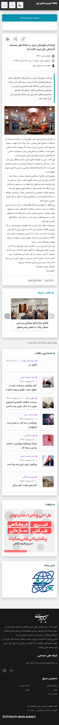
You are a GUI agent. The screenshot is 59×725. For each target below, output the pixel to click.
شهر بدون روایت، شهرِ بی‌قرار (25, 485)
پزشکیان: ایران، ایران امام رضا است (22, 464)
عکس (27, 689)
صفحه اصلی (52, 685)
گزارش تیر (33, 365)
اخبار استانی (25, 685)
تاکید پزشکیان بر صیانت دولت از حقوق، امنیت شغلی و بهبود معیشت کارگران (21, 389)
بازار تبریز (49, 280)
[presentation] (52, 316)
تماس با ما (52, 694)
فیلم (55, 689)
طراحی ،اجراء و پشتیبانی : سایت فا (42, 710)
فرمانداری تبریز (34, 280)
